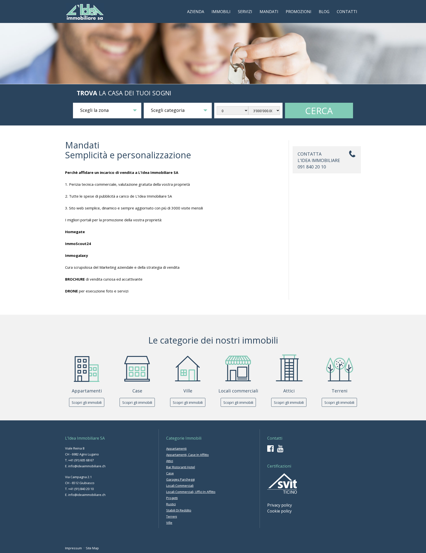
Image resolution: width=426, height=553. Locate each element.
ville (169, 522)
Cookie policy (279, 511)
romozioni (298, 11)
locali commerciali (180, 485)
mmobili (221, 11)
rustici (171, 504)
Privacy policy (279, 505)
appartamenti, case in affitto (187, 454)
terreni (171, 516)
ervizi (245, 11)
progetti (172, 498)
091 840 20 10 (312, 167)
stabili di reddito (178, 510)
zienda (195, 11)
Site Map (92, 548)
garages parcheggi (180, 479)
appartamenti (176, 448)
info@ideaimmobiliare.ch (87, 466)
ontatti (347, 11)
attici (169, 461)
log (324, 11)
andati (269, 11)
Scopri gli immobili (87, 402)
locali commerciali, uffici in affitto (190, 492)
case (170, 473)
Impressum (73, 548)
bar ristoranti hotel (180, 467)
